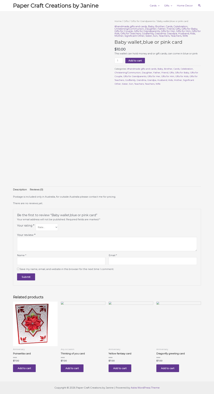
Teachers (164, 35)
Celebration (181, 26)
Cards (153, 5)
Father (162, 28)
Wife (185, 35)
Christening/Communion (129, 28)
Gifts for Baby (189, 28)
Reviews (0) (36, 189)
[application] (158, 5)
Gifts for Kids (181, 76)
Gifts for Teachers (130, 33)
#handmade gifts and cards (131, 26)
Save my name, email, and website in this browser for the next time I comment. (67, 269)
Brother (160, 26)
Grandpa (172, 33)
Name (21, 255)
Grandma (160, 33)
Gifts (166, 5)
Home (118, 21)
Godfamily (148, 33)
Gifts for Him (183, 31)
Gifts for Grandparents (143, 21)
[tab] (20, 189)
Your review (26, 235)
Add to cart (135, 60)
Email (113, 255)
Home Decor (185, 5)
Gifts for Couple (124, 31)
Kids (192, 33)
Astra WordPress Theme (145, 387)
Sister (149, 35)
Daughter (151, 28)
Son (155, 35)
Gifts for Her (168, 31)
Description (20, 189)
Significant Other (134, 35)
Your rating (25, 225)
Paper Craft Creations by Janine (56, 5)
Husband (183, 33)
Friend (170, 28)
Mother (119, 35)
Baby (151, 26)
